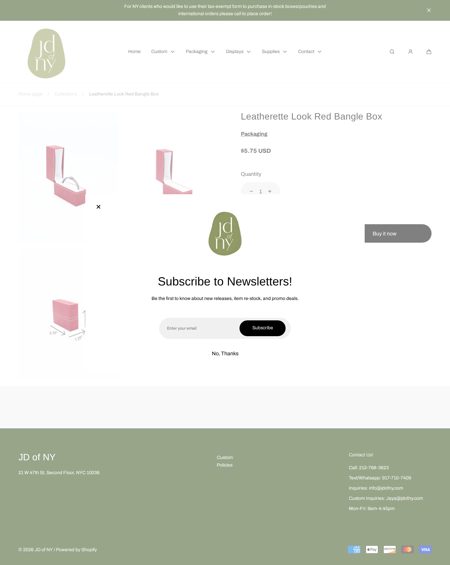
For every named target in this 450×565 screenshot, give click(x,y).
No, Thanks (225, 353)
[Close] (98, 207)
